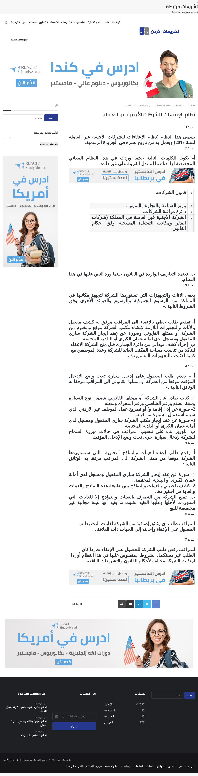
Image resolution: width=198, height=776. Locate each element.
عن (24, 22)
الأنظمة (54, 22)
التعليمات (66, 22)
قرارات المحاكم (112, 22)
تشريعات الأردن (11, 759)
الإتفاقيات (79, 22)
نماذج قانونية (95, 22)
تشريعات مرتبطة (49, 143)
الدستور (32, 22)
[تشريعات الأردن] (159, 31)
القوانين (43, 22)
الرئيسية (15, 22)
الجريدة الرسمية (19, 39)
